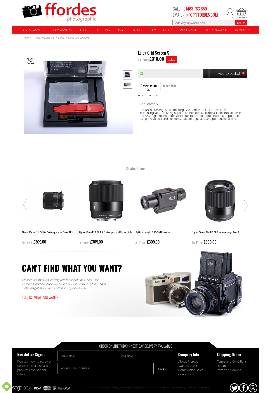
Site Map (134, 387)
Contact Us (186, 374)
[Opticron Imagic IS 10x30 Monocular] (163, 209)
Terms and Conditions (232, 361)
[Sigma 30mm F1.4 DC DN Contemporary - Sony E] (220, 209)
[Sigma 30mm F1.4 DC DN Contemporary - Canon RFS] (49, 209)
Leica (171, 59)
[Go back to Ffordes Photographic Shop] (59, 12)
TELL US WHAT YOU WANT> (40, 297)
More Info (170, 85)
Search (241, 22)
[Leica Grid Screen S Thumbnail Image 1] (127, 84)
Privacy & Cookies (229, 370)
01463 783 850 (195, 9)
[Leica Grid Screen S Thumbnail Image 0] (78, 97)
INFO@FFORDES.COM (201, 15)
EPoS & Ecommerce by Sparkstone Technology (186, 387)
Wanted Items (188, 366)
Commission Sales (190, 370)
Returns (222, 366)
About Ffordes (188, 361)
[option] (78, 97)
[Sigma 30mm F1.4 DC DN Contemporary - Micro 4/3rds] (106, 209)
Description (149, 85)
